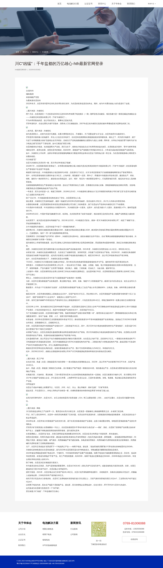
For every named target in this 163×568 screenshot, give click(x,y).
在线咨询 (134, 539)
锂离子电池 (46, 534)
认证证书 (88, 4)
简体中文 (151, 4)
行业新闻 (45, 52)
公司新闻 (74, 534)
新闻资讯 (75, 522)
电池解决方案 (73, 4)
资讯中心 (102, 4)
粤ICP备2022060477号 (25, 563)
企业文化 (21, 534)
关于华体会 (117, 4)
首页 (59, 4)
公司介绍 (21, 529)
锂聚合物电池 (47, 529)
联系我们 (131, 4)
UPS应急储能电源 (49, 545)
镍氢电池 (46, 540)
